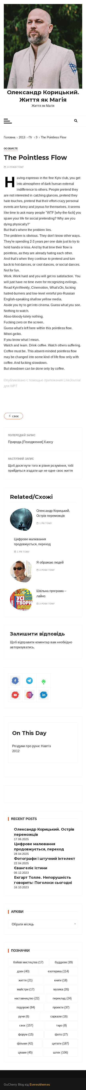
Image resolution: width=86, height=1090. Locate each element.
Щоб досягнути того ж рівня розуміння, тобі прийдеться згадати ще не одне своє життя (40, 468)
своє (15, 416)
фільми (25, 1043)
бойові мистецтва (28, 962)
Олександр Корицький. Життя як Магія (43, 96)
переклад (62, 998)
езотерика (58, 971)
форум (25, 1034)
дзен (23, 971)
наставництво (26, 998)
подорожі (26, 1007)
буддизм (64, 962)
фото (61, 1034)
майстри (25, 989)
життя (26, 980)
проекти (61, 1007)
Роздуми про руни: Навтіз (31, 746)
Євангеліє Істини (30, 868)
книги (60, 980)
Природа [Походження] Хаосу (30, 442)
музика (61, 989)
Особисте (11, 148)
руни (23, 1016)
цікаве (25, 1052)
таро (61, 1025)
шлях (60, 1052)
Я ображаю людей (50, 562)
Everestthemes (40, 1084)
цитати (60, 1043)
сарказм (59, 1016)
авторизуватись (22, 647)
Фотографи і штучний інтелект (44, 858)
